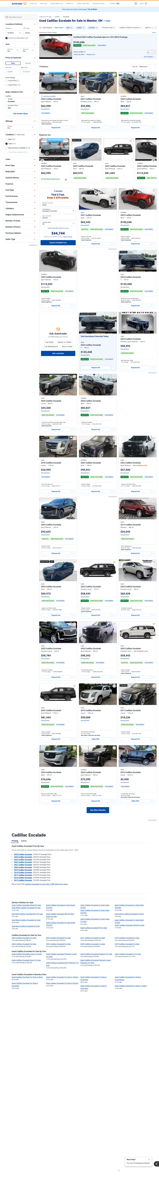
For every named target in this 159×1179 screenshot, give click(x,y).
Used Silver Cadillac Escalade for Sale (129, 914)
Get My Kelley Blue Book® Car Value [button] (58, 228)
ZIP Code (26, 28)
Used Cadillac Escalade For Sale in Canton (62, 977)
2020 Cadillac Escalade (23, 867)
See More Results (98, 810)
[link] (46, 113)
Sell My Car (69, 3)
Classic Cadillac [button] (78, 52)
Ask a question (58, 353)
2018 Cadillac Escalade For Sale (127, 944)
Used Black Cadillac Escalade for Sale (26, 920)
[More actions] (73, 127)
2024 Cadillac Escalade (23, 857)
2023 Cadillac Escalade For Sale (58, 938)
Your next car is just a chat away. (79, 9)
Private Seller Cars (56, 3)
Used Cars (33, 3)
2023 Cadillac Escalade (23, 860)
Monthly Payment (47, 203)
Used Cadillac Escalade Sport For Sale (26, 960)
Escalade (66, 17)
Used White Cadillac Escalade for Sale (26, 908)
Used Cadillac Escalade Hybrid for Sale (129, 925)
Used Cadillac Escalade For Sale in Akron (27, 977)
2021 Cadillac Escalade (23, 865)
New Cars (43, 3)
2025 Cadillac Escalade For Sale (24, 938)
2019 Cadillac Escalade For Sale (127, 938)
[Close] (149, 1159)
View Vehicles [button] (148, 57)
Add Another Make (20, 114)
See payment (45, 109)
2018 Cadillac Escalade (23, 872)
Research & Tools (98, 3)
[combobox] (20, 17)
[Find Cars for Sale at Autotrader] (19, 3)
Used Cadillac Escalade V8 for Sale (93, 928)
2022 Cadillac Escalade (23, 862)
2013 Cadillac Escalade (23, 880)
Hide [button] (153, 32)
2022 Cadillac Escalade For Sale (58, 944)
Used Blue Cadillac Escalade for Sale (26, 926)
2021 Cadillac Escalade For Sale (92, 938)
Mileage (9, 126)
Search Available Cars (58, 243)
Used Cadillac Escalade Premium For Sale (96, 954)
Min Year (10, 49)
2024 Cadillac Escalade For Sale (24, 944)
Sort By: (135, 67)
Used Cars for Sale (45, 17)
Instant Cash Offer (83, 3)
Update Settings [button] (67, 237)
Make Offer (96, 739)
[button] (135, 3)
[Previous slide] (42, 161)
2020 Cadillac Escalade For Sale (92, 944)
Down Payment (46, 216)
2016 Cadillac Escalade (23, 878)
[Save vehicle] (69, 37)
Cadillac (57, 17)
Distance (8, 28)
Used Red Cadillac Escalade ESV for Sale (27, 914)
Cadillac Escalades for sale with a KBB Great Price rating (46, 884)
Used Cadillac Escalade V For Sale (128, 954)
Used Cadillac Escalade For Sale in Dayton (62, 983)
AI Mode (114, 3)
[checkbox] (12, 80)
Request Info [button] (91, 54)
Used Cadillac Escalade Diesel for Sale (26, 905)
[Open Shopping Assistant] (156, 1163)
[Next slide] (153, 161)
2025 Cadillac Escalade (23, 854)
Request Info (56, 127)
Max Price (24, 67)
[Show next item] (113, 323)
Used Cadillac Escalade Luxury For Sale (27, 954)
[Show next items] (153, 28)
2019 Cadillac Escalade (23, 870)
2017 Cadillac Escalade (23, 875)
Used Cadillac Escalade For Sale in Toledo (131, 986)
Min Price (9, 67)
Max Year (25, 49)
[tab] (15, 841)
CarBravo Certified (49, 96)
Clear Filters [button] (58, 28)
